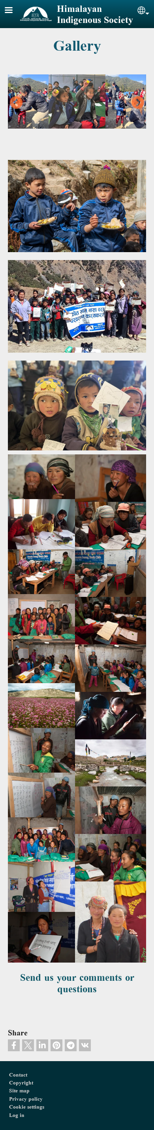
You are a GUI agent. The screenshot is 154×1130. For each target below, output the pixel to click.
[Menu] (13, 11)
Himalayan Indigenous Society (95, 14)
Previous (16, 103)
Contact (18, 1074)
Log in (16, 1115)
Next (138, 103)
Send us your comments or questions (77, 983)
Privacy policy (26, 1099)
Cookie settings (26, 1106)
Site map (19, 1090)
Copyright (21, 1082)
